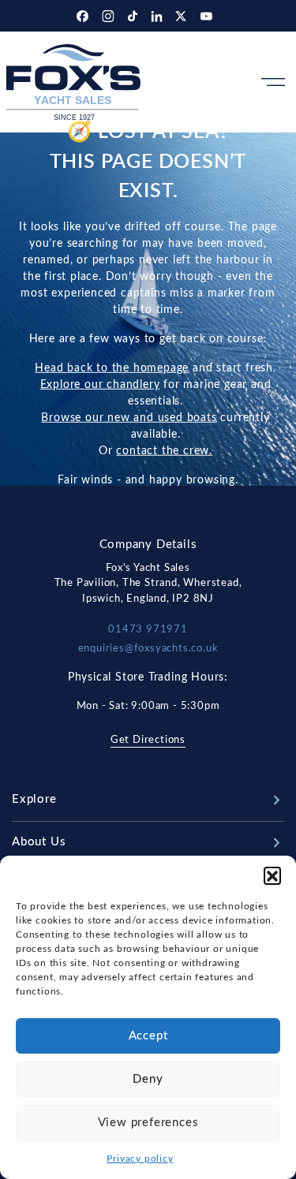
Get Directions (148, 740)
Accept (148, 1036)
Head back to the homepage (112, 367)
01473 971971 (148, 630)
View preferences (148, 1123)
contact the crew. (164, 450)
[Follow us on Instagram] (109, 15)
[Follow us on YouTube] (206, 15)
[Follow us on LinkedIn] (158, 15)
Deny (148, 1079)
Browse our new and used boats (128, 417)
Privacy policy (140, 1158)
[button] (272, 875)
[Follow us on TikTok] (135, 15)
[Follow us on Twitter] (183, 15)
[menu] (273, 82)
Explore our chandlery (100, 384)
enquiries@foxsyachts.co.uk (148, 649)
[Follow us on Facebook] (84, 15)
